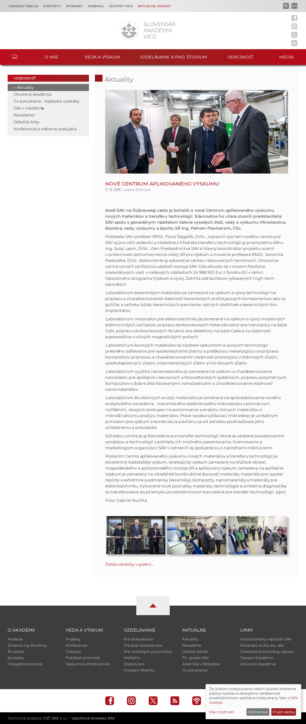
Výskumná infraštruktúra (88, 664)
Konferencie (76, 645)
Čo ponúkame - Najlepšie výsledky (47, 101)
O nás (51, 56)
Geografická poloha (25, 664)
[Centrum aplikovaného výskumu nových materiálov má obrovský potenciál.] (196, 534)
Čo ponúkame (195, 670)
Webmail (96, 6)
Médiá (286, 56)
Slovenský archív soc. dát (262, 645)
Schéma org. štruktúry (27, 645)
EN (294, 6)
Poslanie (15, 639)
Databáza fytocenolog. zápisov (267, 651)
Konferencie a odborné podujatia (45, 129)
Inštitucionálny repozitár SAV (265, 639)
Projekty (73, 639)
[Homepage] (129, 30)
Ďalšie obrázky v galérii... (129, 564)
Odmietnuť (258, 712)
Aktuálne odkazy (154, 6)
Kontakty (52, 6)
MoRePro (132, 657)
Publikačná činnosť (83, 657)
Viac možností (221, 712)
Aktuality (25, 87)
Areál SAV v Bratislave (201, 664)
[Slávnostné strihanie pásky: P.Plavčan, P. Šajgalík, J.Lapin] (135, 534)
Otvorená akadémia (32, 94)
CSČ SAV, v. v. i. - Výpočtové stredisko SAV (79, 718)
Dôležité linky (26, 122)
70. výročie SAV (195, 657)
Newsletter (24, 115)
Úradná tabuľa (23, 6)
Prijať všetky (284, 712)
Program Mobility (139, 670)
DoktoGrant (134, 664)
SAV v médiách (28, 108)
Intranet (74, 6)
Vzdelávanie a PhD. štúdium (173, 56)
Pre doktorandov (138, 639)
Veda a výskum (102, 56)
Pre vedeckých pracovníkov (148, 651)
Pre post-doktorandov (143, 645)
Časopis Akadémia (256, 657)
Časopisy (73, 651)
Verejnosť (240, 56)
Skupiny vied (121, 6)
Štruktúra (16, 651)
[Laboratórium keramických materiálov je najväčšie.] (257, 534)
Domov (21, 56)
